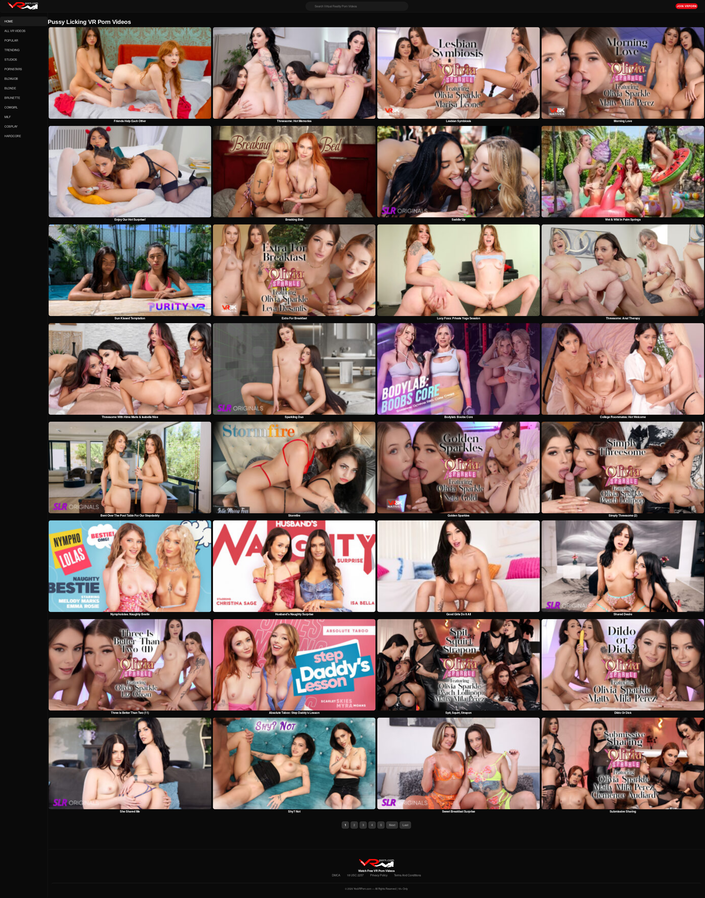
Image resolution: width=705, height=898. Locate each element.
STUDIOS (10, 59)
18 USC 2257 (355, 875)
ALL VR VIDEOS (15, 31)
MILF (7, 117)
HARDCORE (12, 136)
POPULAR (11, 40)
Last (405, 825)
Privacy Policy (378, 875)
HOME (8, 21)
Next (392, 825)
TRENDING (11, 50)
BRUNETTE (12, 98)
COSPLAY (11, 126)
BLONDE (10, 88)
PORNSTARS (13, 69)
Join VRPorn (687, 6)
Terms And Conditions (407, 875)
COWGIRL (11, 107)
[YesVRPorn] (376, 866)
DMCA (336, 875)
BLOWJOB (11, 78)
